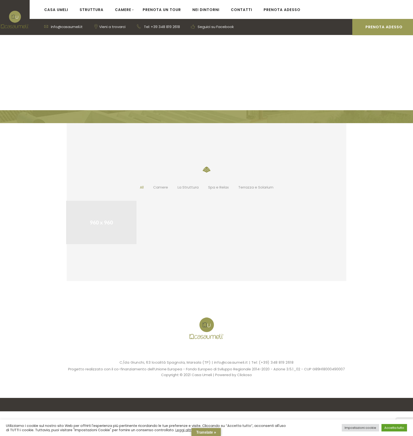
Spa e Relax (218, 187)
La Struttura (188, 187)
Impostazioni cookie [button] (360, 427)
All (142, 187)
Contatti (241, 9)
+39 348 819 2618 (165, 26)
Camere (123, 9)
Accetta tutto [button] (394, 427)
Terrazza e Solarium (255, 187)
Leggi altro (184, 430)
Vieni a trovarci (111, 26)
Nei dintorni (205, 9)
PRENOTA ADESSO (282, 9)
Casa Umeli (56, 9)
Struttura (91, 9)
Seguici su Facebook (215, 26)
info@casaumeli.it (66, 26)
